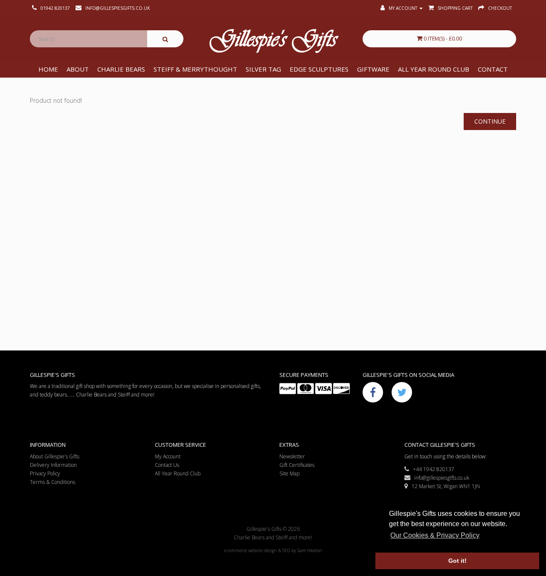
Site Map (289, 473)
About (78, 69)
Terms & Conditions (52, 482)
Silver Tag (263, 69)
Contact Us (167, 465)
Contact (493, 69)
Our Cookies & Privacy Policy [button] (434, 535)
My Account (167, 456)
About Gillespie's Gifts (54, 456)
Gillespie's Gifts (273, 41)
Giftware (373, 69)
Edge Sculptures (319, 69)
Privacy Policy (45, 473)
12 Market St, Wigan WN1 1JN (444, 486)
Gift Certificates (296, 465)
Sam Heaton (309, 550)
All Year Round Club (433, 69)
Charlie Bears (121, 69)
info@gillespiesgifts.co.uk (439, 477)
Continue (489, 121)
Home (48, 69)
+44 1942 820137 (431, 469)
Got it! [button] (457, 560)
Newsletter (292, 456)
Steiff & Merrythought (195, 69)
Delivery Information (53, 465)
